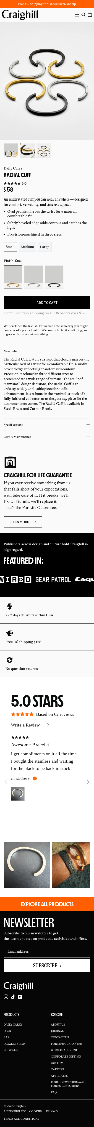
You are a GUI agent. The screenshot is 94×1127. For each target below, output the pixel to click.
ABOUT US (58, 1024)
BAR (6, 1037)
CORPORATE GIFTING (66, 1056)
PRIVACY (52, 1111)
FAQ (54, 1092)
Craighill (19, 1106)
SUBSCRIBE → (47, 966)
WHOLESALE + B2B (64, 1050)
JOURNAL (57, 1031)
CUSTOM (57, 1063)
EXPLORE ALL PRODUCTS (47, 904)
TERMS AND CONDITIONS (21, 1118)
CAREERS (57, 1069)
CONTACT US (60, 1037)
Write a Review (25, 724)
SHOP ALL (11, 1050)
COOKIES (35, 1111)
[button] (83, 15)
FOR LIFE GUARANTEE (66, 1043)
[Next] (88, 782)
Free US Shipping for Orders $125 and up (47, 4)
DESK (7, 1031)
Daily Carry (13, 168)
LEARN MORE (18, 522)
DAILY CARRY (13, 1024)
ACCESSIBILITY (15, 1111)
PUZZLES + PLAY (15, 1043)
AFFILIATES (59, 1075)
